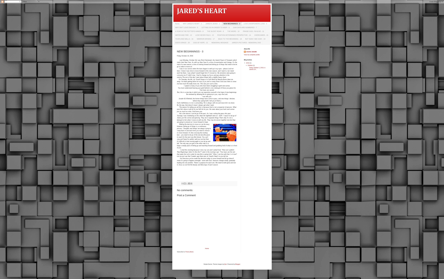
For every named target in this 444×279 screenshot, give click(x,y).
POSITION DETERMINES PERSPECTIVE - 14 (234, 35)
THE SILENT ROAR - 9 (215, 31)
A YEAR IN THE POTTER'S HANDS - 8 (189, 31)
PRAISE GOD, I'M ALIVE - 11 (253, 31)
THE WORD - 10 (233, 31)
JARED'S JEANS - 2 (212, 24)
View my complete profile (252, 55)
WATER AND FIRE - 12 (183, 35)
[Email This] (182, 183)
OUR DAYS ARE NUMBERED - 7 (245, 27)
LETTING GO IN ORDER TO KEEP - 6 (216, 27)
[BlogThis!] (185, 183)
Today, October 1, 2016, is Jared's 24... (256, 68)
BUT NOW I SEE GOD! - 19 (255, 39)
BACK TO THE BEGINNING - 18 (230, 39)
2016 (248, 63)
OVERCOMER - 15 (261, 35)
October (250, 65)
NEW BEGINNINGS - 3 (232, 24)
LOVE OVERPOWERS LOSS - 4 (255, 24)
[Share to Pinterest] (191, 183)
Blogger (237, 264)
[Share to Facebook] (189, 183)
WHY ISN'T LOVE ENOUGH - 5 (186, 27)
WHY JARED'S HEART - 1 (192, 24)
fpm (225, 264)
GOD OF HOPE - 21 (200, 43)
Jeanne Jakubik (251, 52)
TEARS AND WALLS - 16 (184, 39)
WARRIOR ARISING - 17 (206, 39)
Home (177, 24)
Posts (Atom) (189, 252)
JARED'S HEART (202, 11)
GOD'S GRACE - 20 (182, 43)
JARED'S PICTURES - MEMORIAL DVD (246, 43)
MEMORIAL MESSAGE (219, 43)
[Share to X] (187, 183)
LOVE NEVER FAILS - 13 (204, 35)
